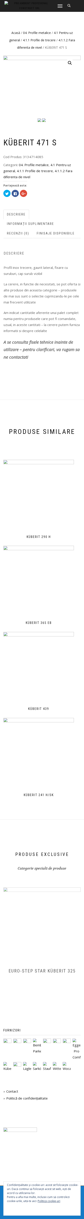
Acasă (15, 33)
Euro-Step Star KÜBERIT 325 (42, 971)
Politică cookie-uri (49, 1201)
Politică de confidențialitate (27, 1098)
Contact (12, 1091)
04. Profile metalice (37, 33)
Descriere (16, 214)
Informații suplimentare (30, 224)
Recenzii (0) (18, 233)
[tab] (16, 214)
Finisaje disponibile (56, 233)
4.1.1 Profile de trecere (39, 40)
